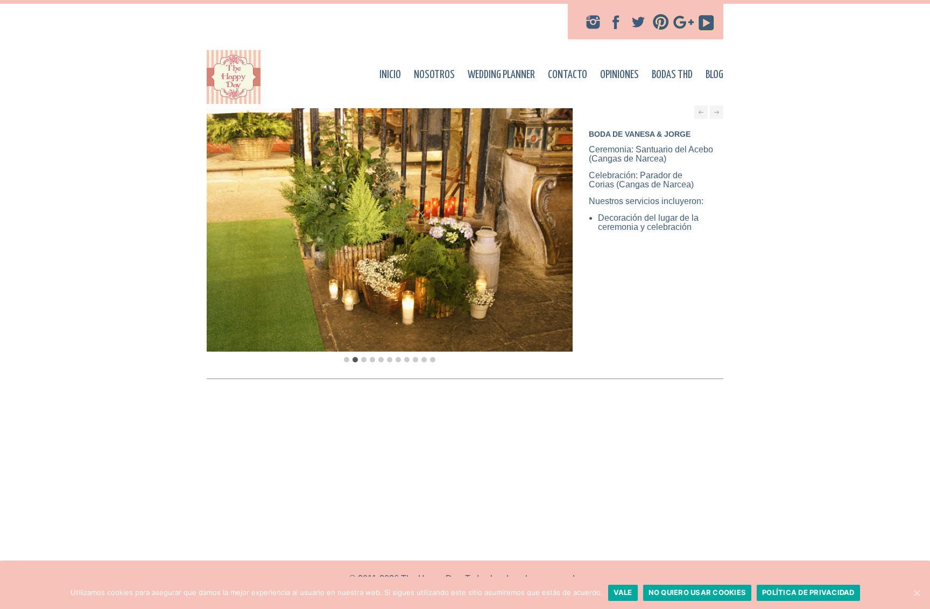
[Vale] (916, 592)
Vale (623, 592)
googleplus (683, 22)
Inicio (390, 74)
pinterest (661, 22)
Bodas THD (672, 74)
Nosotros (434, 74)
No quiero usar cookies (697, 592)
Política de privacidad (808, 592)
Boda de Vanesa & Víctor (716, 112)
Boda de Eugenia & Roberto (701, 112)
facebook (615, 22)
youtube (706, 22)
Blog (714, 74)
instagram (593, 22)
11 (432, 359)
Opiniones (619, 74)
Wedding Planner (501, 74)
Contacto (567, 74)
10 (424, 359)
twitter (638, 22)
